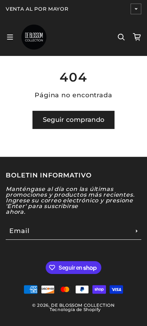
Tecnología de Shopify (75, 309)
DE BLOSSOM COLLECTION (83, 305)
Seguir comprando (74, 120)
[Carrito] (137, 37)
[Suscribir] (137, 231)
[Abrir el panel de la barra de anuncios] (136, 9)
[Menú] (10, 37)
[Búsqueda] (121, 37)
